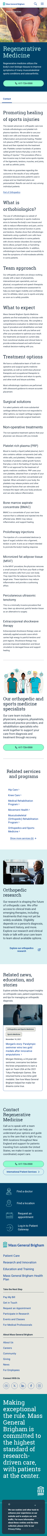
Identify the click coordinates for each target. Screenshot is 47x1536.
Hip (13, 789)
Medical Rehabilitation (20, 802)
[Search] (35, 4)
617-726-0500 (25, 83)
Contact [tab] (7, 98)
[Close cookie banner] (35, 1505)
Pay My (9, 1297)
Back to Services (13, 11)
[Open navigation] (42, 4)
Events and (14, 1319)
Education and (18, 1269)
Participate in (16, 1313)
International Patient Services (22, 1171)
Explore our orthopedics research (21, 949)
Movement (18, 809)
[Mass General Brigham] (14, 3)
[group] (22, 1047)
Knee (14, 795)
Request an (17, 1308)
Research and (19, 1262)
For (11, 1370)
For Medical (17, 1324)
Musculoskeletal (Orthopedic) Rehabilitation (23, 819)
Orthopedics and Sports (21, 829)
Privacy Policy (14, 1529)
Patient (11, 1256)
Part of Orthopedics (11, 192)
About (8, 1342)
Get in (10, 1302)
